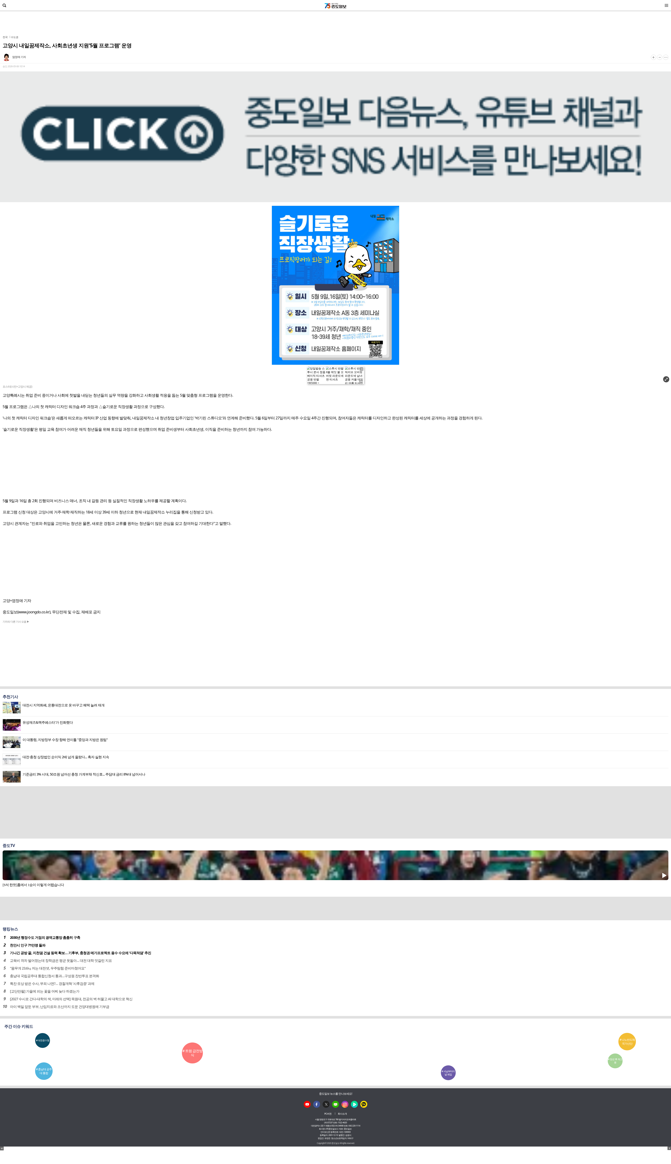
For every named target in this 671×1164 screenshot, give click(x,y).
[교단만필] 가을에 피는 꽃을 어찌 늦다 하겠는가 (44, 991)
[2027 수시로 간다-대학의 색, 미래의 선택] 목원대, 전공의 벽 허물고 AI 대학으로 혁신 (71, 999)
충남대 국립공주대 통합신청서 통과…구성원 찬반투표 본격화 (54, 976)
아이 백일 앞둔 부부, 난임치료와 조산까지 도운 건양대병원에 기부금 (59, 1006)
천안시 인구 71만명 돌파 (27, 945)
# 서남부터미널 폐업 (448, 1073)
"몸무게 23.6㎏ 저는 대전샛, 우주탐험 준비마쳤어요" (48, 968)
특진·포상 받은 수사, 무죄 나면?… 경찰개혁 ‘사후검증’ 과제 (52, 983)
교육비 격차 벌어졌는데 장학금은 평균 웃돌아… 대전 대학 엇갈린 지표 (61, 960)
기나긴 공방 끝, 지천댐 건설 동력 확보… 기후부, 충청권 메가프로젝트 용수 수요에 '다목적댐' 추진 (80, 952)
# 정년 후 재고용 (615, 1060)
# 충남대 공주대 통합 (44, 1071)
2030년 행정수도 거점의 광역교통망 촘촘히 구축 (45, 937)
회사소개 (342, 1113)
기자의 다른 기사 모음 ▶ (16, 621)
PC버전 (327, 1113)
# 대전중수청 (42, 1040)
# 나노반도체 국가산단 (627, 1041)
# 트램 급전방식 (192, 1052)
